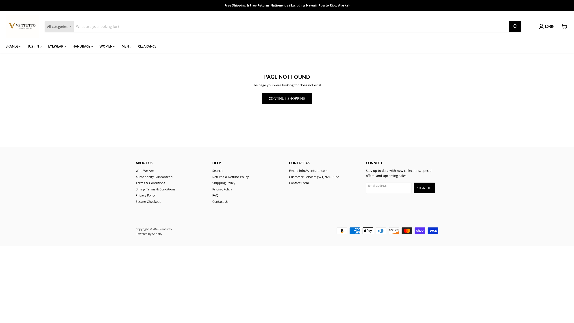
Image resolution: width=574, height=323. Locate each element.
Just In (34, 46)
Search (217, 170)
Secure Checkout (148, 201)
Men (126, 46)
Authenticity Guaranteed (154, 177)
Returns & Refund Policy (230, 177)
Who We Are (145, 170)
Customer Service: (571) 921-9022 (314, 177)
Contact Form (299, 183)
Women (106, 46)
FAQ (215, 195)
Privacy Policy (146, 195)
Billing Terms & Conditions (156, 189)
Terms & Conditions (150, 183)
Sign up (424, 188)
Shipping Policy (223, 183)
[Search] (515, 26)
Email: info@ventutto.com (308, 170)
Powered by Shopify (149, 234)
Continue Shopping (287, 98)
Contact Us (220, 201)
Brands (12, 46)
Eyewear (56, 46)
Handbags (81, 46)
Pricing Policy (222, 189)
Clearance (147, 46)
